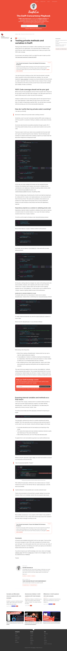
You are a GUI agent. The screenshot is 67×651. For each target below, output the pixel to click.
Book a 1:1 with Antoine (48, 643)
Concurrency (17, 638)
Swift (31, 605)
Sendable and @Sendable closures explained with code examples (13, 596)
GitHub (31, 643)
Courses (36, 1)
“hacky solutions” (24, 79)
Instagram (32, 640)
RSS (44, 635)
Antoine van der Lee (27, 567)
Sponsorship (54, 1)
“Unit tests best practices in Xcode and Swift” (25, 57)
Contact (45, 642)
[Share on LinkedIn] (11, 41)
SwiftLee (33, 12)
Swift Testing (17, 637)
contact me (31, 552)
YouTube (31, 633)
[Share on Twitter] (11, 39)
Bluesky (31, 638)
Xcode (16, 640)
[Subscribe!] (33, 629)
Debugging (17, 642)
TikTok (31, 642)
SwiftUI (16, 635)
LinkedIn (31, 635)
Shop (45, 638)
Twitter (44, 552)
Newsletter (43, 1)
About (48, 1)
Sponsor (45, 640)
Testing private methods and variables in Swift (29, 41)
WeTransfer (43, 569)
